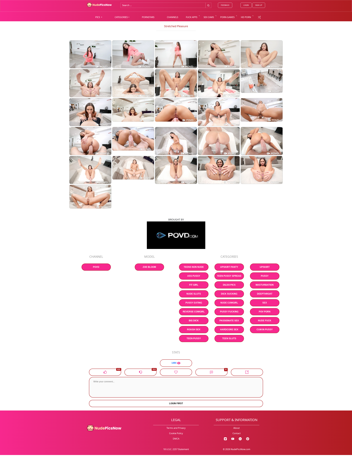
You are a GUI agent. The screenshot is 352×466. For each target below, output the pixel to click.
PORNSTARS (148, 17)
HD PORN (246, 17)
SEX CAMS (209, 17)
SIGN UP (258, 5)
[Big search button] (208, 5)
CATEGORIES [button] (121, 17)
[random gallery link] (259, 17)
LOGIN (246, 5)
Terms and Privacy (176, 427)
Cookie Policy (176, 433)
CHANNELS (172, 17)
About (236, 427)
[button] (211, 372)
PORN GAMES (227, 17)
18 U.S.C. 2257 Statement (176, 449)
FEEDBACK (225, 5)
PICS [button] (98, 17)
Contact (237, 433)
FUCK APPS (191, 17)
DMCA (176, 438)
